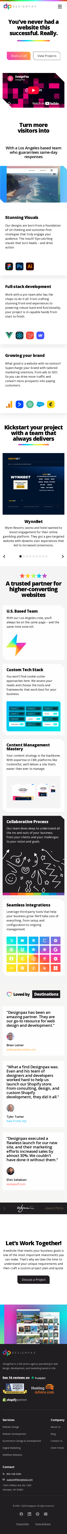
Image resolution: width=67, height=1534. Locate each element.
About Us (55, 1426)
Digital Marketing (11, 1447)
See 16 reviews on (16, 1377)
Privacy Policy (22, 1524)
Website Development (14, 1433)
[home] (19, 6)
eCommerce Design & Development (22, 1440)
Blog (53, 1433)
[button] (60, 6)
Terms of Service (43, 1524)
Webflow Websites (12, 1454)
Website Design (11, 1426)
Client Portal (57, 1447)
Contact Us (56, 1440)
